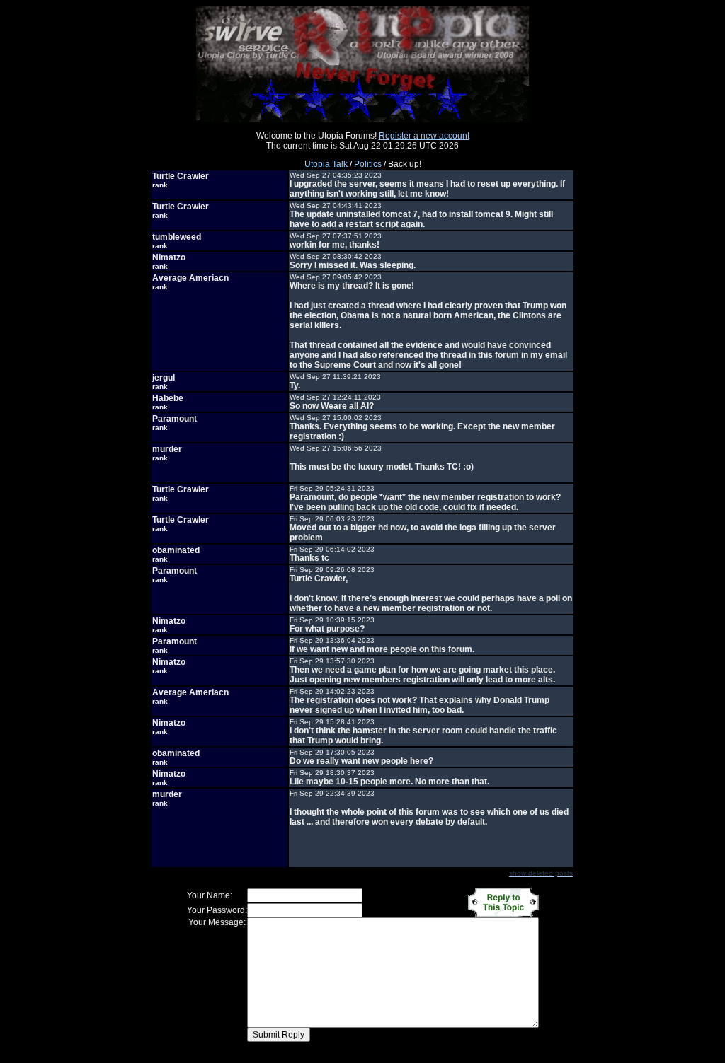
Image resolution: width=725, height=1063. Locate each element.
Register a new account (424, 136)
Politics (368, 164)
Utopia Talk (326, 164)
